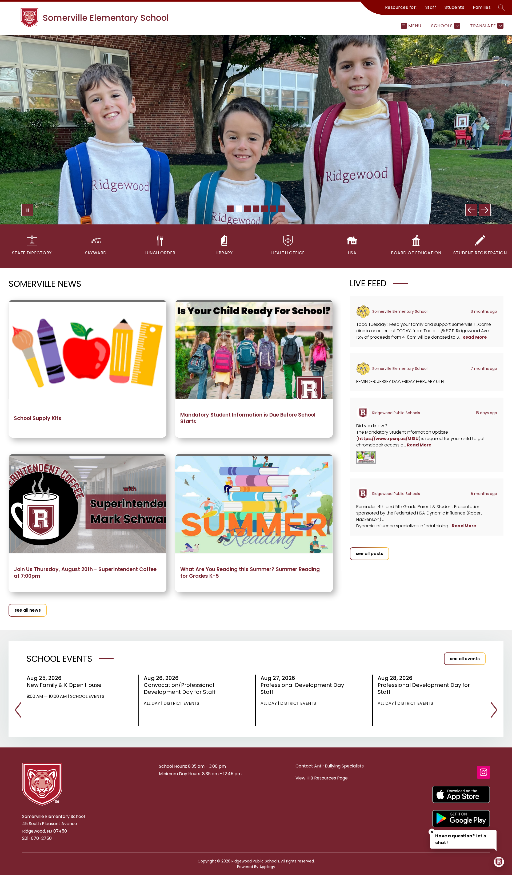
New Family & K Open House (66, 685)
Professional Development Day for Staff (424, 688)
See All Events (465, 659)
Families (482, 7)
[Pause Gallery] (27, 210)
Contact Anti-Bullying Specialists (329, 766)
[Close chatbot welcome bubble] (432, 832)
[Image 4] (256, 208)
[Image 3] (247, 208)
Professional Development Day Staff (302, 688)
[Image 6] (273, 208)
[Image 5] (264, 208)
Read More (474, 337)
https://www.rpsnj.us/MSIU (388, 438)
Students (454, 7)
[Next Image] (485, 210)
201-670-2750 (37, 838)
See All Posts (369, 554)
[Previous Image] (471, 210)
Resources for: (401, 7)
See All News (27, 610)
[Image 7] (281, 208)
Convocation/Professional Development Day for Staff (181, 688)
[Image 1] (230, 208)
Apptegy (267, 866)
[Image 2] (239, 208)
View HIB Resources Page (321, 778)
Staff (430, 7)
